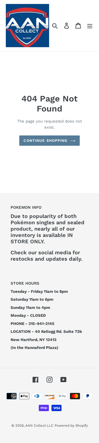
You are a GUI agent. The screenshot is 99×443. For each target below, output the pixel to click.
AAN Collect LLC (39, 425)
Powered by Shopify (71, 425)
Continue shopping (45, 140)
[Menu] (90, 26)
